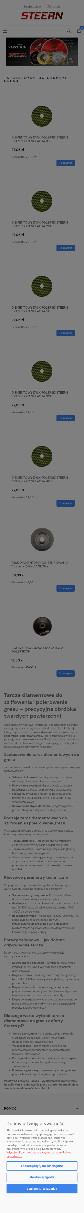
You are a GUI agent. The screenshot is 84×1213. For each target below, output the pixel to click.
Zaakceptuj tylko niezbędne (42, 1166)
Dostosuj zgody (42, 1177)
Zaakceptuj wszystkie (42, 1188)
